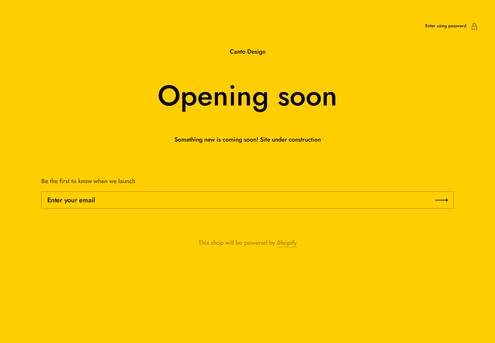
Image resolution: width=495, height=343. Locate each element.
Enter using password (445, 26)
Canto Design (248, 51)
